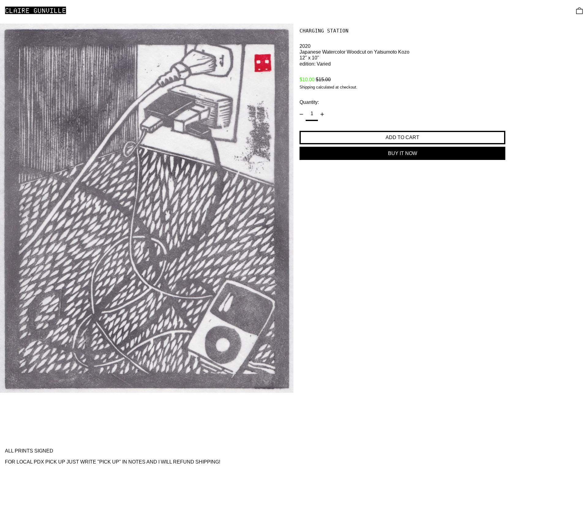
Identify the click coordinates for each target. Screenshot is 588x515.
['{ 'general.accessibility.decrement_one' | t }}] (301, 114)
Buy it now (402, 153)
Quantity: (309, 102)
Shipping (307, 87)
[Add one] (322, 114)
